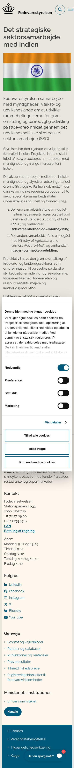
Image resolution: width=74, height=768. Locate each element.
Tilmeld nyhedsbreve (23, 668)
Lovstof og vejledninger (25, 642)
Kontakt (13, 711)
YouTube (16, 617)
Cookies (17, 731)
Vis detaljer (53, 422)
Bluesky (15, 611)
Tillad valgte (37, 448)
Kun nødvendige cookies (37, 462)
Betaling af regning (19, 531)
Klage (15, 756)
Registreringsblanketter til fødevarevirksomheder (26, 677)
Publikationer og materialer (27, 655)
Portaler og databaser (24, 649)
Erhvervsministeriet (21, 701)
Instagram (16, 598)
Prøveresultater (19, 662)
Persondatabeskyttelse (28, 739)
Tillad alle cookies (37, 435)
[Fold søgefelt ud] (60, 10)
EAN (7, 526)
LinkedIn (15, 584)
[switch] (63, 380)
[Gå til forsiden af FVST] (26, 9)
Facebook (16, 591)
